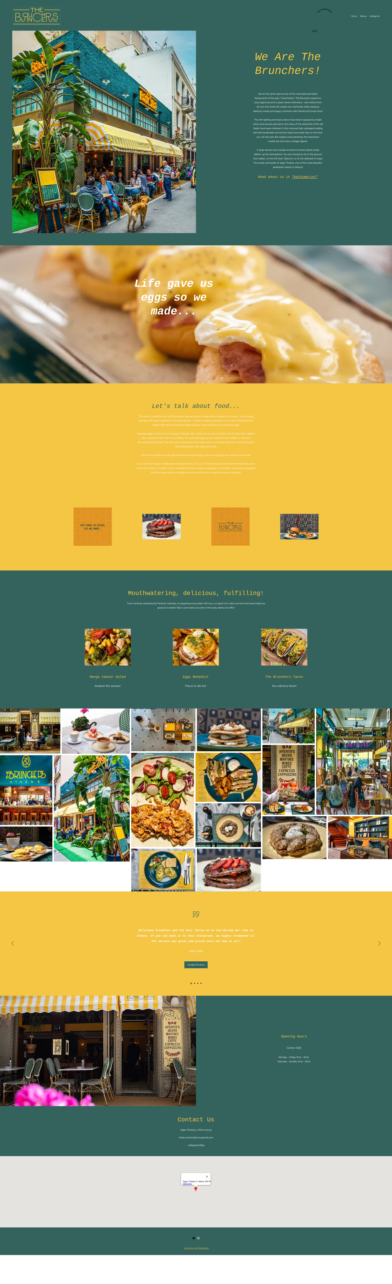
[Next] (379, 943)
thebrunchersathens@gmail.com (196, 1137)
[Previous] (12, 943)
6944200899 (197, 1145)
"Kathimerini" (305, 177)
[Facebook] (193, 1238)
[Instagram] (198, 1238)
